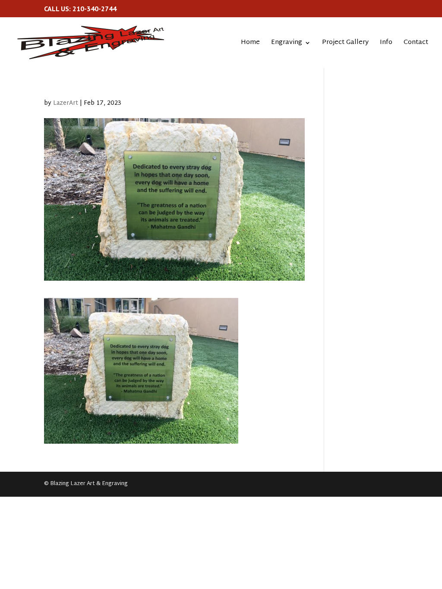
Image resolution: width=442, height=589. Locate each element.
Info (386, 44)
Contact (416, 44)
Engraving (286, 44)
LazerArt (65, 103)
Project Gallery (345, 44)
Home (250, 44)
